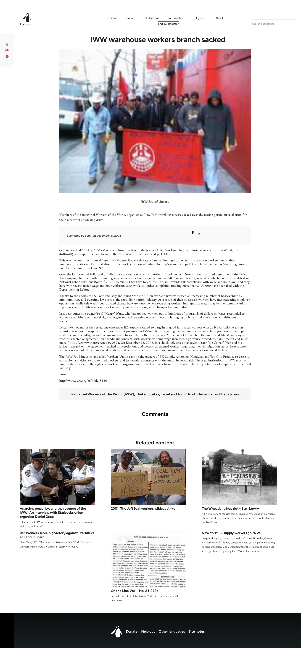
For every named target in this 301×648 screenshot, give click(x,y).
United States (148, 394)
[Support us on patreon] (7, 50)
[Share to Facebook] (192, 232)
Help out (148, 631)
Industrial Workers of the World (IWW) (102, 394)
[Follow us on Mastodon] (7, 44)
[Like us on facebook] (7, 56)
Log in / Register (168, 24)
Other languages (172, 631)
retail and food (173, 394)
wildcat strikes (227, 394)
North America (200, 394)
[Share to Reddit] (198, 232)
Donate (131, 631)
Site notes (197, 631)
